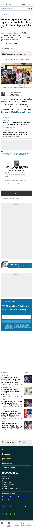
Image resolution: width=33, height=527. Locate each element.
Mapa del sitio (6, 486)
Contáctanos (5, 478)
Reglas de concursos (8, 484)
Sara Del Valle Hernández (17, 167)
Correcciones (18, 509)
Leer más (20, 184)
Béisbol (10, 8)
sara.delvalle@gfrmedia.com (14, 95)
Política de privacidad (7, 506)
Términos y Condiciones (9, 325)
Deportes (4, 8)
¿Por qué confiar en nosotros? (11, 488)
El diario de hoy (6, 482)
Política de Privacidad (24, 324)
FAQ (3, 480)
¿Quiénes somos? (7, 476)
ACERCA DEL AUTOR (16, 159)
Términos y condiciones (18, 506)
